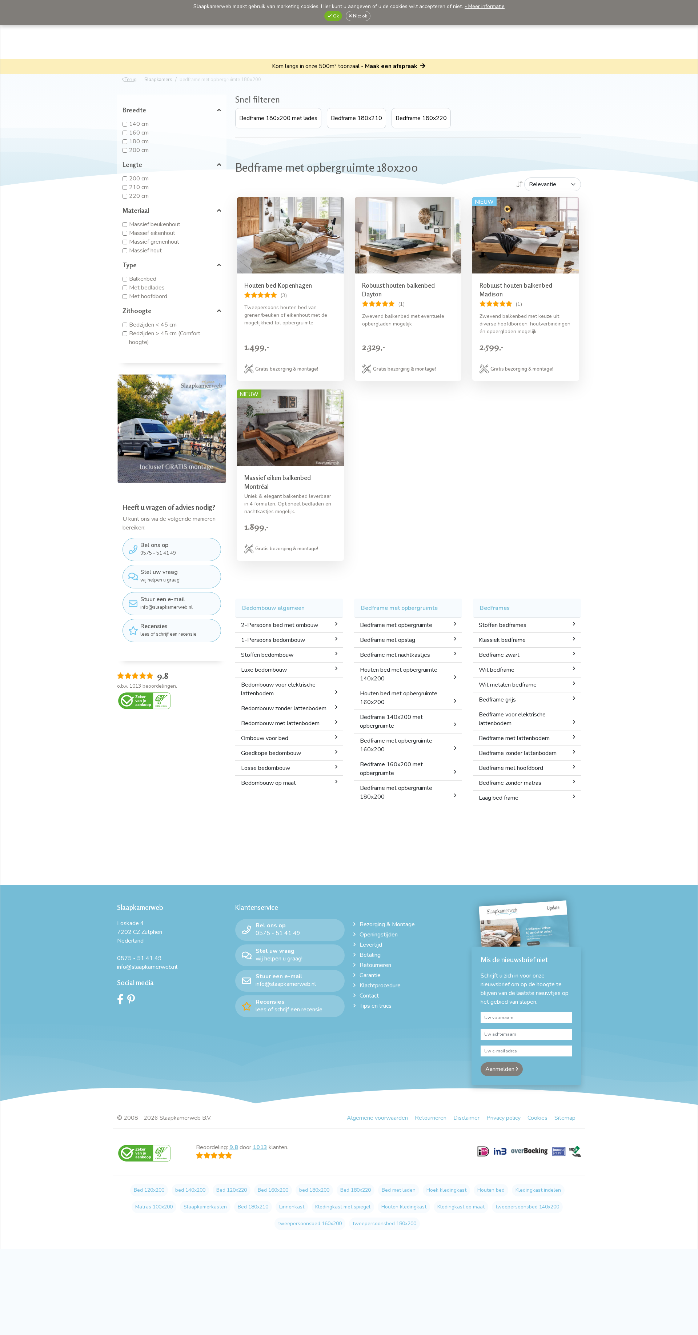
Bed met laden (399, 1190)
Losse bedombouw (265, 768)
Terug (130, 79)
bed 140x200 (190, 1190)
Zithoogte (137, 311)
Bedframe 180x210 (356, 118)
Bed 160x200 (273, 1190)
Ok (335, 16)
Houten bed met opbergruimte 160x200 (398, 698)
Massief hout (145, 251)
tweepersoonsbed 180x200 (384, 1223)
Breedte (134, 110)
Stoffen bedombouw (267, 655)
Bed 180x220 (355, 1190)
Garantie (370, 975)
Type (130, 265)
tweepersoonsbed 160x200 (310, 1223)
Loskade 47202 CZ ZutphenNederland (139, 932)
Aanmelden (500, 1069)
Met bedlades (147, 288)
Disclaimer (466, 1118)
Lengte (132, 164)
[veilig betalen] (529, 1156)
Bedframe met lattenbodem (514, 738)
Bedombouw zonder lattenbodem (283, 708)
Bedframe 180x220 (421, 118)
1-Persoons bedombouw (273, 640)
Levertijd (371, 945)
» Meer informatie (485, 6)
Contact (369, 996)
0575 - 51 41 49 (158, 548)
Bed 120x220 (231, 1190)
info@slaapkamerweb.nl (166, 603)
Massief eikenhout (152, 233)
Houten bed (491, 1190)
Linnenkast (291, 1206)
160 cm (139, 133)
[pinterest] (133, 1001)
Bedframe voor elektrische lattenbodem (512, 719)
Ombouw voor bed (264, 738)
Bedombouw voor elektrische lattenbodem (278, 689)
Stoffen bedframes (502, 625)
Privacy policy (503, 1118)
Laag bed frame (498, 798)
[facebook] (122, 1001)
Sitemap (564, 1118)
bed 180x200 (314, 1190)
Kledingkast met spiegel (342, 1206)
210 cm (139, 187)
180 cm (139, 141)
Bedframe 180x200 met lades (278, 118)
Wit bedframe (496, 670)
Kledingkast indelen (538, 1190)
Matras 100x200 (154, 1206)
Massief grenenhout (154, 242)
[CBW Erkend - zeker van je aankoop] (144, 700)
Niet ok (359, 16)
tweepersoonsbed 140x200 (527, 1206)
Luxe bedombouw (264, 670)
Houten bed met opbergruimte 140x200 (398, 674)
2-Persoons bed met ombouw (279, 625)
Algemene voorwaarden (377, 1118)
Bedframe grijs (497, 700)
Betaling (370, 955)
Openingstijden (379, 935)
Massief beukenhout (154, 224)
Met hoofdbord (148, 296)
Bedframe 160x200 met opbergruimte (391, 768)
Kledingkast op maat (461, 1206)
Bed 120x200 (149, 1190)
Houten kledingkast (403, 1206)
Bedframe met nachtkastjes (395, 655)
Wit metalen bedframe (508, 685)
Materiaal (136, 210)
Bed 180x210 (253, 1206)
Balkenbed (142, 279)
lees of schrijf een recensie (168, 629)
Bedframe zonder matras (510, 783)
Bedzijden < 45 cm (153, 325)
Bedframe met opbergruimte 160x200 (396, 745)
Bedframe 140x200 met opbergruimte (391, 721)
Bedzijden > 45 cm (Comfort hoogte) (164, 337)
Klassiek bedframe (502, 640)
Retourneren (375, 965)
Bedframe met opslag (387, 640)
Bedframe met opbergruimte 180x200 (396, 792)
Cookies (537, 1118)
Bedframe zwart (499, 655)
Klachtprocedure (380, 986)
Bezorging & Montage (387, 924)
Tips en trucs (376, 1006)
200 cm (139, 150)
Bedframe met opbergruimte (396, 625)
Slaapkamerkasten (205, 1206)
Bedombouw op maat (268, 783)
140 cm (139, 124)
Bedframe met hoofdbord (511, 768)
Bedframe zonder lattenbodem (518, 753)
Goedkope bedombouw (271, 753)
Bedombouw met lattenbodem (280, 723)
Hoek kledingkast (446, 1190)
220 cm (139, 196)
